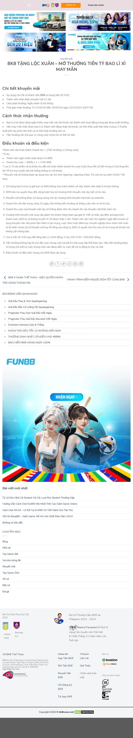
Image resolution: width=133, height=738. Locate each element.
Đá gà (5, 591)
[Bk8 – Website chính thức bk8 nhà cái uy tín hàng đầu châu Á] (50, 5)
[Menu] (29, 5)
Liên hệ (84, 658)
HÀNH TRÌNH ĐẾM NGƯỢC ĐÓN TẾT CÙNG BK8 (96, 279)
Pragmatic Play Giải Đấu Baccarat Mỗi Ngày (32, 319)
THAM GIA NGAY (96, 5)
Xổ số (5, 579)
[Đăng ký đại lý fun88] (34, 21)
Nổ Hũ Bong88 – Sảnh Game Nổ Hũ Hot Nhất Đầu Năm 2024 (37, 516)
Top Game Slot (10, 573)
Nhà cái (6, 547)
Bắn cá (6, 585)
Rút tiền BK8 (65, 665)
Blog (5, 541)
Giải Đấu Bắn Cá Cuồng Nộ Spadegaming (31, 307)
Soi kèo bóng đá (11, 560)
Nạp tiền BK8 (65, 658)
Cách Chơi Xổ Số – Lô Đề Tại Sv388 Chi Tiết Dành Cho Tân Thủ (37, 510)
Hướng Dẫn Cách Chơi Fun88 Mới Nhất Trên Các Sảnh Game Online (39, 504)
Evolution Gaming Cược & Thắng (26, 325)
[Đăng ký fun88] (66, 418)
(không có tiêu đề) (12, 522)
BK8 (42, 95)
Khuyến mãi (66, 59)
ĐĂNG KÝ (70, 5)
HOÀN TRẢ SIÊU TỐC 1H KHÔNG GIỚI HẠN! (34, 331)
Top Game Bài (10, 554)
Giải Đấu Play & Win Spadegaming (27, 301)
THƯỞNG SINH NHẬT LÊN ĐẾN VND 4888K (34, 336)
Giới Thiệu (85, 665)
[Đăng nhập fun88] (99, 42)
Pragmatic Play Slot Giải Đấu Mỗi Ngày (30, 313)
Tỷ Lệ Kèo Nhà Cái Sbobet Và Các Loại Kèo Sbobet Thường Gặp (38, 497)
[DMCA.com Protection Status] (84, 712)
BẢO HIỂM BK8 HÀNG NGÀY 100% (29, 342)
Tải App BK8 (65, 696)
